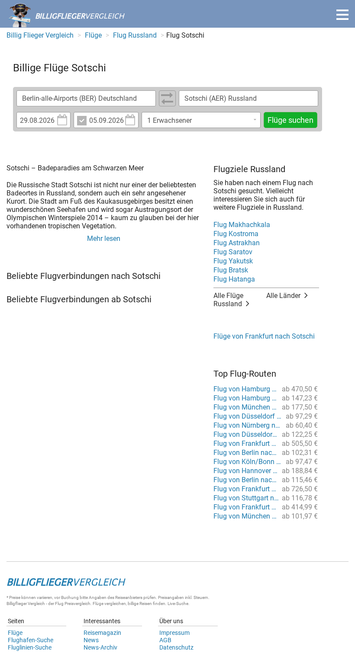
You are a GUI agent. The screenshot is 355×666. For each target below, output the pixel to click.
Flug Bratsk (230, 270)
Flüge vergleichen (109, 603)
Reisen (145, 603)
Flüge (15, 632)
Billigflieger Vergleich (25, 603)
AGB (165, 640)
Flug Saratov (232, 252)
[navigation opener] (342, 15)
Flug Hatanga (234, 279)
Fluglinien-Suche (30, 647)
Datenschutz (176, 647)
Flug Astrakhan (236, 243)
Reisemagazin (102, 632)
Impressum (174, 632)
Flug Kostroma (235, 234)
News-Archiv (100, 647)
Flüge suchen (290, 120)
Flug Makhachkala (241, 225)
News (91, 640)
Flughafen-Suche (30, 640)
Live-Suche (178, 603)
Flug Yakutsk (233, 261)
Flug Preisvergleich (72, 603)
